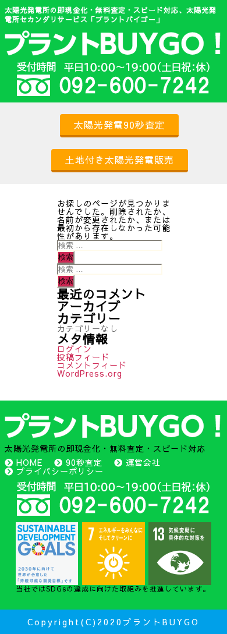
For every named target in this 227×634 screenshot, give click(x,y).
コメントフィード (92, 365)
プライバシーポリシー (60, 471)
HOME (29, 462)
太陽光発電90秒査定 (119, 124)
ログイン (74, 349)
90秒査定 (84, 462)
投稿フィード (83, 357)
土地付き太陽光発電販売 (119, 159)
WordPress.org (89, 373)
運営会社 (143, 462)
